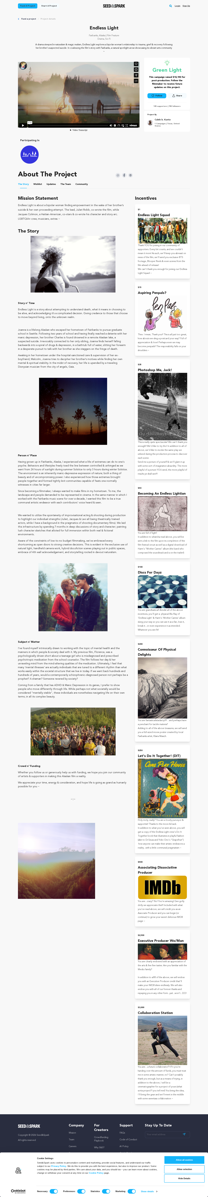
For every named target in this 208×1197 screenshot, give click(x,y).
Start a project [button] (49, 6)
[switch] (81, 1191)
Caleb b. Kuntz (163, 120)
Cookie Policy (96, 1173)
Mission (72, 1133)
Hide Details (184, 1178)
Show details (147, 1191)
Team (71, 1140)
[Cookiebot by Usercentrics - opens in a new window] (18, 1191)
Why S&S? (99, 1148)
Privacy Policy (58, 1166)
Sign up (186, 6)
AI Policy (124, 1146)
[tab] (23, 184)
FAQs (122, 1133)
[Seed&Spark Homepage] (114, 6)
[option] (30, 154)
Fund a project (28, 19)
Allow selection (184, 1169)
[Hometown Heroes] (29, 154)
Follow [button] (159, 96)
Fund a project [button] (27, 6)
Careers (72, 1146)
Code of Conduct (128, 1140)
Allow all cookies (184, 1160)
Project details (48, 19)
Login (177, 6)
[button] (170, 6)
